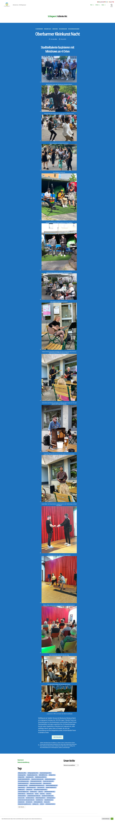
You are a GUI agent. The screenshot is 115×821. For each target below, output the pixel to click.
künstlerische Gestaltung (47, 795)
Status (103, 5)
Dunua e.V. (21, 797)
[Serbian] (112, 2)
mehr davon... (21, 807)
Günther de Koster (68, 742)
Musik (41, 746)
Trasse (48, 793)
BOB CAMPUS (43, 775)
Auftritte (41, 742)
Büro (91, 5)
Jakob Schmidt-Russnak (48, 744)
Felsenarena (30, 793)
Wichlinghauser (63, 28)
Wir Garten (29, 802)
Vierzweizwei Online (22, 785)
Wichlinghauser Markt (73, 28)
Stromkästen (39, 799)
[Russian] (111, 2)
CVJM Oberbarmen (31, 787)
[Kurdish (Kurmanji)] (108, 2)
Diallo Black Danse (47, 742)
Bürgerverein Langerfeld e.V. (24, 804)
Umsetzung (55, 28)
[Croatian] (101, 2)
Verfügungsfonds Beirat (36, 781)
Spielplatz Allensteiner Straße (34, 795)
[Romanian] (109, 2)
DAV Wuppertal (50, 797)
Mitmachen (74, 744)
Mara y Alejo (63, 744)
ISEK (42, 804)
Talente (65, 746)
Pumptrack (21, 802)
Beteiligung (21, 789)
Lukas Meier (54, 39)
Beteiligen (35, 804)
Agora (40, 791)
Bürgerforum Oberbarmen (37, 779)
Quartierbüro (29, 777)
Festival (62, 742)
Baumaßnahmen (49, 799)
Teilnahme (29, 789)
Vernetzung (21, 775)
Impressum (21, 760)
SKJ (36, 793)
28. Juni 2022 (63, 39)
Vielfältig (71, 746)
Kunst (59, 744)
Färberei (59, 742)
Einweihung (33, 791)
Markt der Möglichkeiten (51, 785)
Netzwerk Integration (51, 787)
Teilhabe (52, 775)
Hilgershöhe (21, 787)
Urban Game (41, 787)
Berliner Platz (47, 28)
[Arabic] (99, 2)
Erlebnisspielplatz (38, 802)
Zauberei (60, 747)
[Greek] (106, 2)
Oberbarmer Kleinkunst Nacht (57, 34)
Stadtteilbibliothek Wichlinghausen (36, 785)
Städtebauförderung (50, 779)
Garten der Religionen (23, 791)
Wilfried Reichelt (45, 747)
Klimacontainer (47, 783)
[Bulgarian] (100, 2)
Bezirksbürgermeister (49, 791)
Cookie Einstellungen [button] (105, 818)
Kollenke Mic (55, 744)
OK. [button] (112, 818)
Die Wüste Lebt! (30, 797)
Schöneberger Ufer (50, 804)
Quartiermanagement (23, 783)
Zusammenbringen (66, 747)
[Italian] (107, 2)
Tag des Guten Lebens (48, 781)
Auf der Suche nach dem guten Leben (26, 799)
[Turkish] (113, 2)
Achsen (97, 5)
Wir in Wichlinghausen (53, 747)
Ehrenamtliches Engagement (40, 789)
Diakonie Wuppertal (40, 797)
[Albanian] (97, 2)
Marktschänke (69, 744)
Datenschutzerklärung (23, 762)
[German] (105, 2)
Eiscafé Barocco (54, 742)
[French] (103, 2)
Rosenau (46, 802)
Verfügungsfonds (33, 773)
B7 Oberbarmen (39, 28)
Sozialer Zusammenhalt (23, 779)
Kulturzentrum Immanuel (35, 783)
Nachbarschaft (21, 795)
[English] (102, 2)
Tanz (68, 746)
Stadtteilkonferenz (32, 775)
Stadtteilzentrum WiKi (59, 746)
